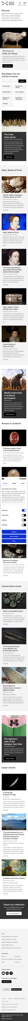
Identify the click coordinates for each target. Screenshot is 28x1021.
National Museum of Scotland (10, 936)
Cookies (10, 998)
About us (4, 956)
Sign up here (6, 981)
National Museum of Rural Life (10, 942)
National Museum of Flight (9, 939)
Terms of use (5, 1001)
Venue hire (17, 956)
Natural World (7, 92)
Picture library (18, 959)
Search (22, 81)
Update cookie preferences (9, 1010)
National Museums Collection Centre (11, 948)
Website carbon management (10, 1007)
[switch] (24, 515)
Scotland (5, 103)
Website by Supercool (7, 1018)
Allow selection (14, 536)
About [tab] (23, 483)
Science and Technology (18, 98)
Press (3, 962)
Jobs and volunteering (8, 959)
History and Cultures (6, 98)
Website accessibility (19, 998)
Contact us (17, 962)
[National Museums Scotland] (8, 3)
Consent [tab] (5, 483)
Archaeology (6, 86)
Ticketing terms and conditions (10, 1004)
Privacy (3, 998)
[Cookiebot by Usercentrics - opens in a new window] (19, 479)
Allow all (14, 531)
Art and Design (19, 92)
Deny (14, 541)
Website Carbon (16, 989)
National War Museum (8, 945)
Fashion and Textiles (18, 86)
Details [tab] (14, 483)
